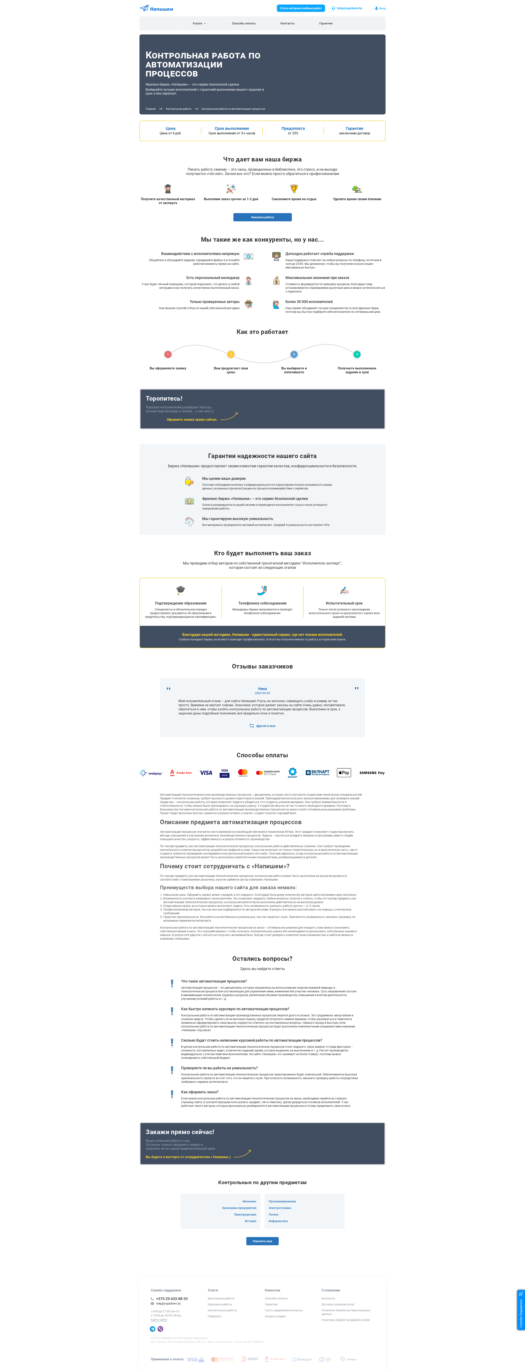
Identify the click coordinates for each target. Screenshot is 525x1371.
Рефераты (214, 1316)
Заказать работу (262, 217)
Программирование (282, 1201)
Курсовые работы (220, 1304)
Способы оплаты (244, 23)
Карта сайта (159, 1319)
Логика (273, 1214)
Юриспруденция (245, 1214)
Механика (249, 1201)
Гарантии (325, 23)
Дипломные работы (221, 1298)
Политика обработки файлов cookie (346, 1320)
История (250, 1221)
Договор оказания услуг (338, 1304)
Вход (382, 8)
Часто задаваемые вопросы (284, 1310)
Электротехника (280, 1208)
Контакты (287, 23)
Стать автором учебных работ (301, 8)
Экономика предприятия (239, 1208)
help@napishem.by (349, 8)
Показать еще (262, 1241)
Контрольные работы (222, 1310)
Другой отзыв (265, 726)
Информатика (278, 1221)
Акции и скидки (275, 1316)
